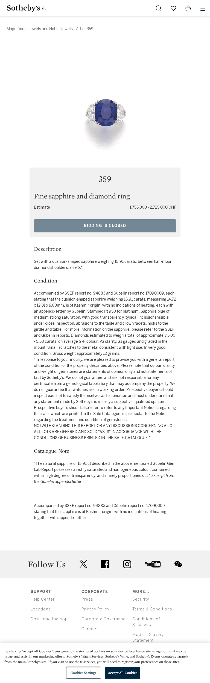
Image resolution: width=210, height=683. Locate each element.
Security (140, 599)
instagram (127, 564)
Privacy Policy (95, 609)
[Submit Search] (158, 8)
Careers (89, 629)
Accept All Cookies (122, 672)
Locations (41, 609)
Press (87, 599)
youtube (153, 564)
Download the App (49, 619)
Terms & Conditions (152, 609)
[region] (105, 663)
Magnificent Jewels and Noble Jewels (40, 29)
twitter (83, 564)
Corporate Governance (104, 619)
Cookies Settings (83, 672)
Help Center (43, 599)
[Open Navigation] (203, 8)
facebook (105, 564)
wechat (178, 564)
